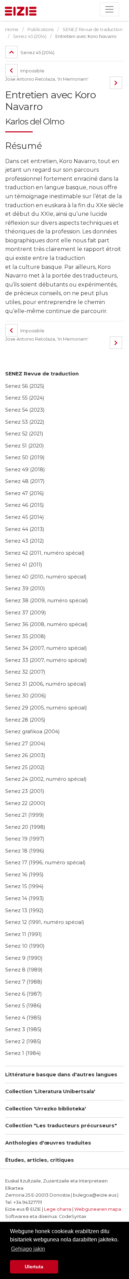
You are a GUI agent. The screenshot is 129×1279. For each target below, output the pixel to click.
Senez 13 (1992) (24, 910)
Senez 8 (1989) (23, 970)
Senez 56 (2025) (24, 386)
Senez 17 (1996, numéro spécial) (45, 862)
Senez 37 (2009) (25, 613)
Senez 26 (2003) (25, 755)
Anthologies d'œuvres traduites (48, 1143)
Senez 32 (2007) (25, 672)
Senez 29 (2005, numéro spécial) (46, 708)
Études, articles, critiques (39, 1160)
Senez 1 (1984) (23, 1053)
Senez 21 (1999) (24, 815)
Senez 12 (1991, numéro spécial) (44, 922)
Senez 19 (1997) (24, 839)
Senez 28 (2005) (25, 720)
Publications (41, 29)
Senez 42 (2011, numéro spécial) (44, 553)
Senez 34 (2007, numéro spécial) (46, 648)
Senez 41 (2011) (23, 565)
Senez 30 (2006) (25, 696)
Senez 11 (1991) (23, 934)
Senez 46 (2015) (24, 505)
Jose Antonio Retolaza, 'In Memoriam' (46, 79)
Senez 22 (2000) (25, 803)
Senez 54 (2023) (24, 410)
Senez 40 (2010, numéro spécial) (45, 577)
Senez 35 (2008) (25, 636)
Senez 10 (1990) (24, 946)
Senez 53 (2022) (24, 422)
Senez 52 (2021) (24, 434)
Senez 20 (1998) (25, 827)
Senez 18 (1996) (24, 851)
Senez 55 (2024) (24, 398)
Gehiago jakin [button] (28, 1249)
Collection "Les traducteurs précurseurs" (61, 1125)
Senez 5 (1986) (23, 1006)
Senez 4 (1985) (23, 1018)
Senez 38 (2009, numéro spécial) (46, 600)
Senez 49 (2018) (25, 469)
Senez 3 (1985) (23, 1029)
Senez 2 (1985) (23, 1041)
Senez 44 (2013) (24, 529)
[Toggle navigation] (109, 9)
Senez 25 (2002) (24, 767)
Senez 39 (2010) (25, 588)
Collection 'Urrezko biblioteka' (45, 1109)
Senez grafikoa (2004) (32, 731)
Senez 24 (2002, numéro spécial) (45, 779)
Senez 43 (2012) (24, 541)
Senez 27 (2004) (25, 744)
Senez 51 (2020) (24, 446)
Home (12, 29)
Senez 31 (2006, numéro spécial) (45, 684)
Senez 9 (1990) (23, 958)
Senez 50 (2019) (24, 457)
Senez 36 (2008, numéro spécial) (46, 624)
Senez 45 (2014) (24, 517)
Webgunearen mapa (97, 1209)
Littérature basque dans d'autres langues (61, 1074)
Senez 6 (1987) (23, 994)
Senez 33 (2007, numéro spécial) (46, 660)
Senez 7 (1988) (23, 982)
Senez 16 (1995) (24, 875)
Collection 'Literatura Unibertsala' (50, 1091)
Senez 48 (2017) (24, 481)
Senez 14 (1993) (24, 898)
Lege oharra (57, 1209)
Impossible (31, 70)
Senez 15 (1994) (24, 886)
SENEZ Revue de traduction (42, 374)
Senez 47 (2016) (24, 493)
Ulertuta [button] (34, 1266)
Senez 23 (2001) (24, 791)
